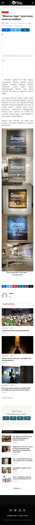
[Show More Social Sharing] (31, 30)
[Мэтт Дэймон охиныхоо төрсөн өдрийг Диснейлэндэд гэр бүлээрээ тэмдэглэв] (6, 439)
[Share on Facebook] (6, 30)
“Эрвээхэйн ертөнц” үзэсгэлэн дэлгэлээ (15, 330)
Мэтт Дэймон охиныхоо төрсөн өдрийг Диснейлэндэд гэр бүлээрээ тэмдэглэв (22, 438)
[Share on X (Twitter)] (15, 30)
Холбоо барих (23, 515)
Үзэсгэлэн (5, 12)
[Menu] (3, 3)
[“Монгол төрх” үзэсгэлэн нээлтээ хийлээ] (17, 44)
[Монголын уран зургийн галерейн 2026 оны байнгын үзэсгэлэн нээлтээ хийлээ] (17, 374)
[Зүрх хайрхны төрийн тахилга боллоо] (6, 470)
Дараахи (17, 488)
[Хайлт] (32, 3)
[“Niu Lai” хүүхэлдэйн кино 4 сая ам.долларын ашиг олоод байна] (6, 461)
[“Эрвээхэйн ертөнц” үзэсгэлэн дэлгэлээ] (17, 317)
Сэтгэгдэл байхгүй (7, 25)
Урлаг (7, 23)
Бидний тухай (12, 515)
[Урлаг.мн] (17, 2)
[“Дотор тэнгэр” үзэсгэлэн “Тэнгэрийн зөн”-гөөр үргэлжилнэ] (17, 345)
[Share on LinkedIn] (25, 30)
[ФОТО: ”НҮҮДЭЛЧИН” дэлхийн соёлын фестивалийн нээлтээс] (6, 479)
